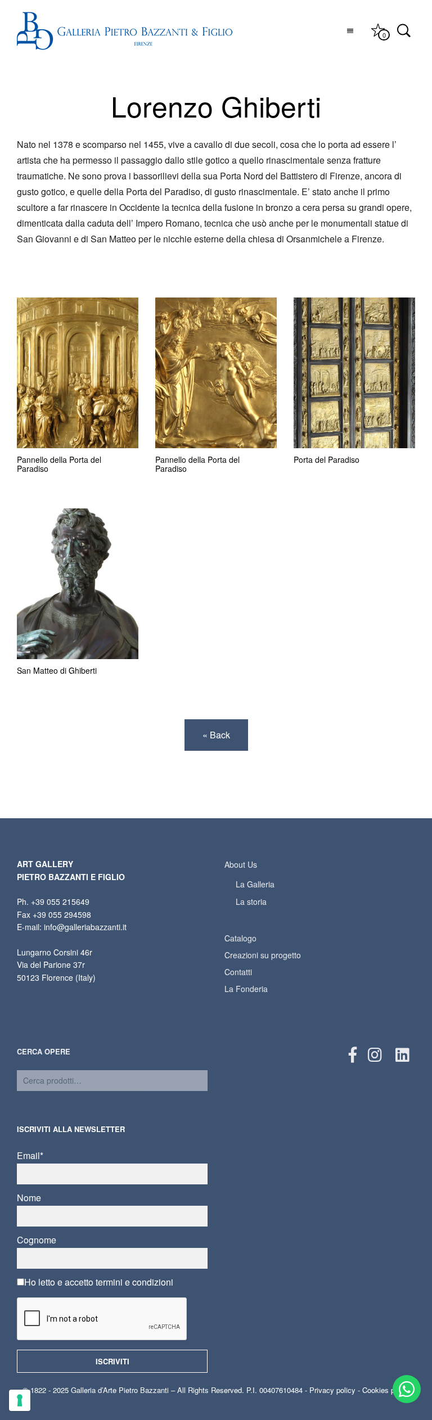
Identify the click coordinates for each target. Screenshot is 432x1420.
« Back (216, 734)
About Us (240, 864)
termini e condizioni (134, 1281)
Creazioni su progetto (262, 955)
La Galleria (255, 884)
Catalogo (240, 938)
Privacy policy (332, 1390)
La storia (251, 901)
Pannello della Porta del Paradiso (59, 464)
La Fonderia (246, 988)
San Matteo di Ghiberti (57, 670)
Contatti (238, 971)
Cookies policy (386, 1390)
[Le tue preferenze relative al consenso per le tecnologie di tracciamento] (19, 1400)
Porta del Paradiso (326, 459)
